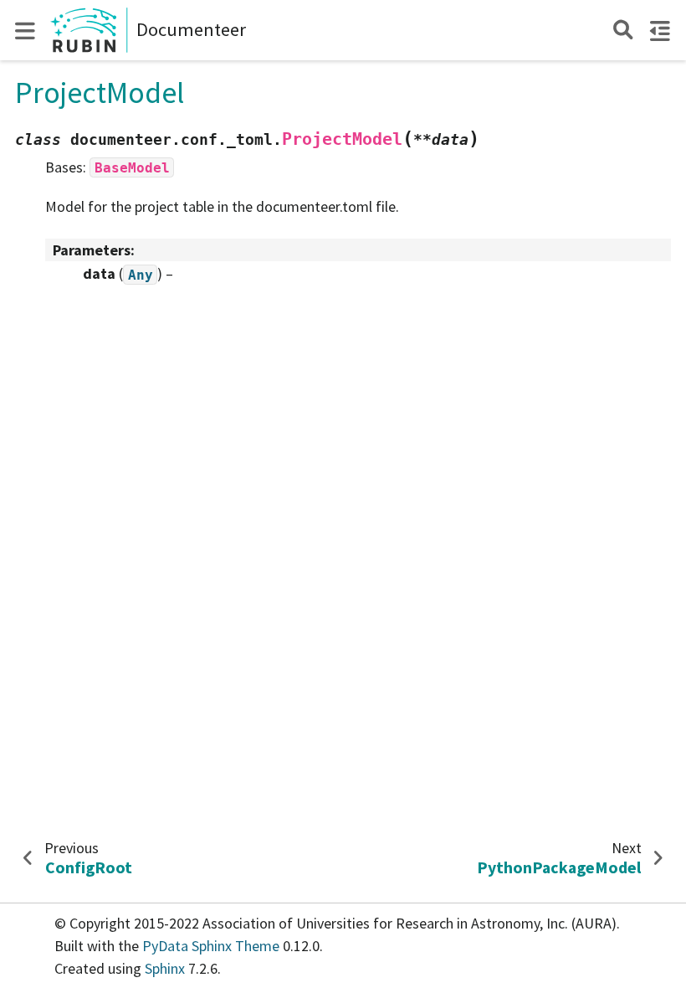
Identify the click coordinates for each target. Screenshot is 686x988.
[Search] (622, 29)
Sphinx (165, 968)
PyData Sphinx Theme (212, 945)
